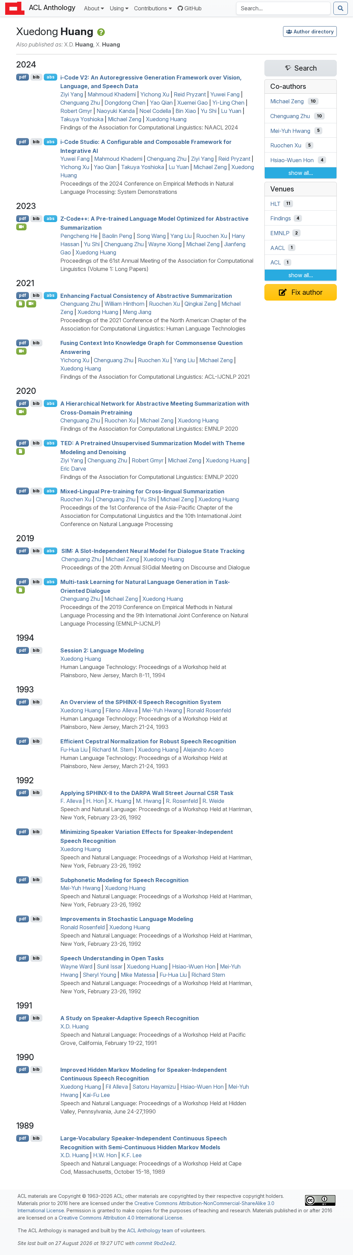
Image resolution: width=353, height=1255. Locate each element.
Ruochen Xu (211, 235)
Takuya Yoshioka (81, 119)
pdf (22, 77)
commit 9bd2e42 (155, 1243)
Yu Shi (208, 110)
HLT (275, 203)
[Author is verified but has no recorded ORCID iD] (100, 31)
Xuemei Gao (192, 102)
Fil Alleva (116, 1086)
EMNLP (280, 233)
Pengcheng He (79, 235)
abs (50, 77)
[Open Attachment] (20, 589)
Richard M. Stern (112, 749)
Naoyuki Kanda (116, 110)
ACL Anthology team (150, 1230)
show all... (301, 172)
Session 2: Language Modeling (102, 650)
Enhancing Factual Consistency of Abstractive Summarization (146, 295)
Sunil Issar (109, 966)
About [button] (91, 8)
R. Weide (213, 800)
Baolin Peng (117, 235)
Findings (280, 218)
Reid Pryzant (190, 94)
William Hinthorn (124, 303)
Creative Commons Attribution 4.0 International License (120, 1218)
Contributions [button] (150, 8)
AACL (277, 247)
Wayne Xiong (165, 244)
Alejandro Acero (203, 749)
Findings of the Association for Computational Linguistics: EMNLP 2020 (149, 428)
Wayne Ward (76, 966)
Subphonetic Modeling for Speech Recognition (124, 879)
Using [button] (117, 8)
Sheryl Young (99, 974)
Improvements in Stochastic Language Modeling (126, 919)
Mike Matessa (138, 974)
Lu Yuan (231, 110)
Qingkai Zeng (200, 303)
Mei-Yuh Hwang (162, 710)
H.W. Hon (105, 1155)
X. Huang (119, 800)
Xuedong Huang (166, 119)
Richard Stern (208, 974)
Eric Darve (73, 468)
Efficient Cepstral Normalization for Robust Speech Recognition (148, 741)
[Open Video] (21, 226)
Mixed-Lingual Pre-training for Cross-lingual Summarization (142, 491)
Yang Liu (181, 235)
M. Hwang (148, 800)
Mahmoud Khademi (112, 94)
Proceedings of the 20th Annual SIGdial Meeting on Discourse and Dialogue (155, 567)
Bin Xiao (185, 110)
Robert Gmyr (76, 110)
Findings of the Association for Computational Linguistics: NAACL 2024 (149, 127)
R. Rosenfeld (182, 800)
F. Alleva (71, 800)
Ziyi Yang (71, 94)
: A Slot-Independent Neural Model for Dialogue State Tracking (152, 550)
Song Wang (151, 235)
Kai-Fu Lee (96, 1094)
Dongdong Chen (124, 102)
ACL (275, 262)
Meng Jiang (137, 311)
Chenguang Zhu (80, 102)
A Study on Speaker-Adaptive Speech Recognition (129, 1018)
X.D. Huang (74, 1026)
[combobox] (283, 8)
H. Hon (95, 800)
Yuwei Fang (225, 94)
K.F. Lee (131, 1155)
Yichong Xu (154, 94)
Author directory (314, 31)
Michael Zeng (124, 119)
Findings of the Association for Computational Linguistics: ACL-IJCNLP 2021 (155, 376)
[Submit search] (340, 8)
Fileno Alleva (121, 710)
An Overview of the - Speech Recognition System (140, 702)
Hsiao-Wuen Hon (193, 966)
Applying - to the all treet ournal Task (146, 792)
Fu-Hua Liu (74, 749)
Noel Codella (155, 110)
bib (36, 77)
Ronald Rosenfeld (208, 710)
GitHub (193, 8)
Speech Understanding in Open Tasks (112, 958)
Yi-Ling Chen (228, 102)
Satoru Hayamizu (154, 1086)
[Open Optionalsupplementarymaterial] (20, 303)
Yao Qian (161, 102)
